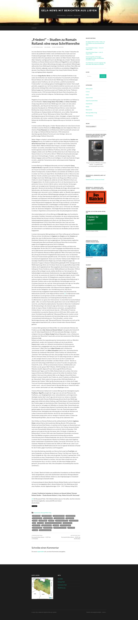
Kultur (87, 94)
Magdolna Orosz (68, 523)
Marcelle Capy (36, 525)
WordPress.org (61, 587)
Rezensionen (37, 512)
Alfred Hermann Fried (59, 515)
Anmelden (60, 578)
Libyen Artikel (89, 97)
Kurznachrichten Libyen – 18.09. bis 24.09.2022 (70, 537)
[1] (65, 293)
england (35, 520)
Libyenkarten (89, 103)
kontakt (34, 28)
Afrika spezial (89, 88)
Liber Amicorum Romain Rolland (53, 523)
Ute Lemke (35, 530)
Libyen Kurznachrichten (92, 100)
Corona (88, 91)
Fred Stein (51, 520)
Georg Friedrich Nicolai (62, 520)
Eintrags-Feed (61, 581)
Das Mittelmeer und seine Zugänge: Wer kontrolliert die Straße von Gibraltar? (96, 63)
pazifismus (56, 525)
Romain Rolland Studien (60, 527)
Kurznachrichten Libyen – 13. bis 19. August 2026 (95, 48)
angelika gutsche (70, 515)
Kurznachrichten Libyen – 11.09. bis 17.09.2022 (41, 537)
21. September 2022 (37, 47)
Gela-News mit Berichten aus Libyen (69, 10)
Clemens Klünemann (59, 518)
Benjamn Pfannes (48, 518)
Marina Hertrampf (46, 525)
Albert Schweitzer (46, 515)
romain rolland (48, 527)
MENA (87, 106)
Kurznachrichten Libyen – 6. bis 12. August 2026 (94, 53)
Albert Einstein (36, 515)
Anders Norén (97, 612)
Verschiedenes (89, 115)
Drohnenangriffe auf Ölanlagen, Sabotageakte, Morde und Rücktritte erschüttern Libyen (95, 58)
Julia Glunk (40, 523)
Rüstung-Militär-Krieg (46, 512)
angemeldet (40, 551)
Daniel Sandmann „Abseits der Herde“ (95, 179)
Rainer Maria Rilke (37, 527)
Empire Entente (70, 518)
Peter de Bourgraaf (66, 525)
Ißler (34, 523)
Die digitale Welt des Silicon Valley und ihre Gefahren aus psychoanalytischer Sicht (95, 43)
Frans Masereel (43, 520)
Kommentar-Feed (62, 585)
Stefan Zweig (71, 527)
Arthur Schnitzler (37, 518)
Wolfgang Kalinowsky (45, 530)
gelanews (47, 47)
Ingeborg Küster (74, 520)
